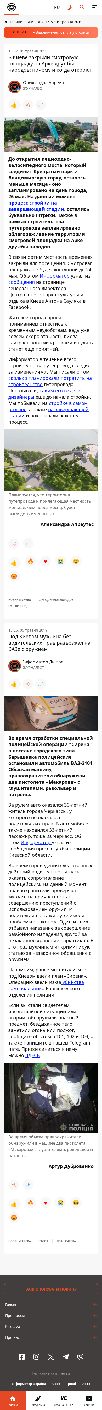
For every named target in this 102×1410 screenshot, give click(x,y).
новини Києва (19, 600)
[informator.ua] (11, 7)
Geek (56, 1384)
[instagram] (36, 1357)
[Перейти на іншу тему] (69, 7)
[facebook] (22, 1357)
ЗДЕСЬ (32, 1055)
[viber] (80, 1357)
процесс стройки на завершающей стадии (36, 206)
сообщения (21, 282)
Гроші (71, 1384)
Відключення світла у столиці (62, 32)
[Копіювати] (40, 105)
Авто (86, 1384)
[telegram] (66, 1357)
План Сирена (66, 1241)
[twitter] (51, 1357)
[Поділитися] (28, 105)
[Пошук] (82, 7)
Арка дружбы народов (56, 600)
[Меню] (95, 7)
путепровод (17, 606)
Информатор (55, 276)
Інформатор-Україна (29, 1384)
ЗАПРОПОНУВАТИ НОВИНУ (51, 1289)
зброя (43, 1241)
